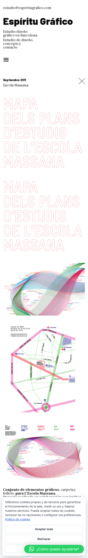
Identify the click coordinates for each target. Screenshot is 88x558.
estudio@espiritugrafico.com (27, 8)
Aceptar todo (44, 529)
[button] (54, 549)
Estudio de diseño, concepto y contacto (18, 44)
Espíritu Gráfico (38, 21)
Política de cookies (17, 519)
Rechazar (44, 539)
